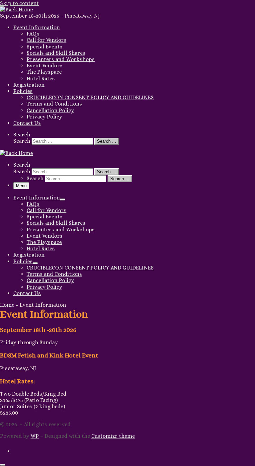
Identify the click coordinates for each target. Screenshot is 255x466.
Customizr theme (113, 436)
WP (35, 436)
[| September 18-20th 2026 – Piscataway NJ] (16, 9)
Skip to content (19, 3)
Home (7, 305)
